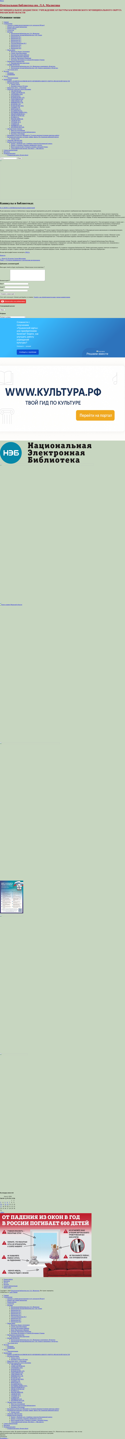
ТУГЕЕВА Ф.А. (16, 122)
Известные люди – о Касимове (16, 87)
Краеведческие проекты (14, 142)
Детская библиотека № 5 (18, 43)
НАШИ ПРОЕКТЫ (13, 64)
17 (1, 1206)
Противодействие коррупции (20, 63)
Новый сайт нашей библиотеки (17, 27)
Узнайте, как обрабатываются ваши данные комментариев (52, 297)
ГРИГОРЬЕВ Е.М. (17, 101)
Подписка (10, 73)
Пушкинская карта (9, 153)
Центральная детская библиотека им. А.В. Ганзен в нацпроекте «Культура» (34, 68)
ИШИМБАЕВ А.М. (17, 102)
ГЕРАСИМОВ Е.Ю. (17, 99)
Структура (10, 30)
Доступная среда (12, 69)
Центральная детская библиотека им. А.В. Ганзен (26, 35)
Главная (6, 22)
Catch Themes (13, 1292)
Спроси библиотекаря (10, 150)
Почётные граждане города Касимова (19, 89)
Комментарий (5, 280)
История (10, 32)
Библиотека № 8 (16, 48)
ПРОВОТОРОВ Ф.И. (17, 115)
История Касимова (13, 83)
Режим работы (11, 28)
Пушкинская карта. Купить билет (17, 155)
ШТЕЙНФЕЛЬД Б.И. (17, 127)
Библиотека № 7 (16, 46)
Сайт (1, 290)
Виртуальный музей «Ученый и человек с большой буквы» (29, 147)
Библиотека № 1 (16, 37)
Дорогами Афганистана (14, 140)
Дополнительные (12, 78)
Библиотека (16, 208)
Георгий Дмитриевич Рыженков (21, 58)
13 (7, 1204)
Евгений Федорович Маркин (20, 55)
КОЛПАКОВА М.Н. (17, 106)
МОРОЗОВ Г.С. (16, 109)
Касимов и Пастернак (18, 133)
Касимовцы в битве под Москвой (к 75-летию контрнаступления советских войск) (33, 135)
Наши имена (11, 50)
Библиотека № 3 (16, 40)
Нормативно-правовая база (15, 61)
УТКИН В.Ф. (15, 124)
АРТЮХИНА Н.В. (17, 94)
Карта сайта (7, 1287)
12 (5, 1204)
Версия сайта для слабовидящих (14, 301)
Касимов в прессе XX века (19, 86)
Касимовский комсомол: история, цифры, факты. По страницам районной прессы (33, 137)
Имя (2, 283)
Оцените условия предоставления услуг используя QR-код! (26, 25)
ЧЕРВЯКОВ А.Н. (16, 125)
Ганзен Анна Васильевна (19, 53)
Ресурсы (6, 71)
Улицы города (15, 84)
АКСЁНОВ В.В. (16, 91)
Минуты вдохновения (18, 130)
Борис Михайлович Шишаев (20, 56)
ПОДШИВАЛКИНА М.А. (19, 112)
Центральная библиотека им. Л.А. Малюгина (30, 5)
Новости (2, 255)
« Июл (2, 1212)
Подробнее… (4, 1438)
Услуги (6, 76)
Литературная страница (14, 129)
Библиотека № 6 (16, 45)
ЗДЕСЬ (27, 252)
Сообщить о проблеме (27, 352)
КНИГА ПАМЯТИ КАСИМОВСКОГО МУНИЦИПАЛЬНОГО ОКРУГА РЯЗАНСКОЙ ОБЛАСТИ (38, 81)
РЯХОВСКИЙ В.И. (17, 119)
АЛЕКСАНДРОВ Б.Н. (18, 92)
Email (2, 287)
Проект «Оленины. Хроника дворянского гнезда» (26, 145)
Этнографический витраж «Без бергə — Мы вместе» (27, 148)
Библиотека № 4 (16, 41)
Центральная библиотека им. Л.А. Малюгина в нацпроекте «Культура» (33, 66)
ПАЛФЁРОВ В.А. (16, 110)
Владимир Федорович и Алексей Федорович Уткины (27, 60)
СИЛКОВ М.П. (16, 120)
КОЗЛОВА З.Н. (16, 104)
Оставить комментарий (27, 208)
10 (1, 1204)
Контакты (7, 152)
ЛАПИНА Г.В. (15, 107)
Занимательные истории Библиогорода (23, 132)
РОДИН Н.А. (15, 117)
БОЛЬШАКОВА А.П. (18, 97)
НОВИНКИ (11, 74)
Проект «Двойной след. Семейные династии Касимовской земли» (31, 143)
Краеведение (8, 79)
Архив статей (15, 138)
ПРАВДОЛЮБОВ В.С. (18, 114)
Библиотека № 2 (16, 38)
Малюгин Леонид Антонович (20, 51)
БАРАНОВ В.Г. (16, 96)
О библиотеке (8, 23)
